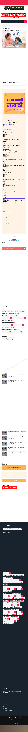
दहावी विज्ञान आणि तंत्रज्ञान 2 (18, 598)
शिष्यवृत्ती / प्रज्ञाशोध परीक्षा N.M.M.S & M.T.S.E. (8, 315)
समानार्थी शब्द (15, 329)
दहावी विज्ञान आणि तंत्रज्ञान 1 (7, 598)
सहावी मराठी (5, 614)
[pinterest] (20, 1)
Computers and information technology (12, 575)
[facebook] (11, 1)
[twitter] (9, 1)
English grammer (7, 577)
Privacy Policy (6, 704)
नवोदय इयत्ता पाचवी (19, 600)
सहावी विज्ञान (12, 614)
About (4, 701)
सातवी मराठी (6, 86)
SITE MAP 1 (5, 708)
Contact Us (5, 702)
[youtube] (18, 1)
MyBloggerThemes (14, 719)
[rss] (14, 1)
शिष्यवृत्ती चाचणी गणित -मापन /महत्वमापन (7, 327)
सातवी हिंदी (5, 618)
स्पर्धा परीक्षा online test (16, 331)
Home (4, 699)
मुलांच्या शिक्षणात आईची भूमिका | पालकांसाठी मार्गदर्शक (11, 30)
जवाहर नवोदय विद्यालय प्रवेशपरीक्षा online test (14, 311)
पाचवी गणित (5, 602)
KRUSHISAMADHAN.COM (14, 13)
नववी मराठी (11, 600)
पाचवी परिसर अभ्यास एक (14, 602)
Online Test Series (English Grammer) (11, 528)
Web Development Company (13, 717)
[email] (16, 1)
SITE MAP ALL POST (7, 710)
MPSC (3, 311)
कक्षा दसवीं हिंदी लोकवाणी (7, 591)
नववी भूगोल (5, 600)
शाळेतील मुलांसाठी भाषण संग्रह (12, 313)
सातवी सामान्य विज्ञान (13, 616)
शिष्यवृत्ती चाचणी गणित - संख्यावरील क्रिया (7, 322)
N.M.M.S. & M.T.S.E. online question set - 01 (12, 582)
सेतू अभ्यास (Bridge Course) (8, 621)
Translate (11, 339)
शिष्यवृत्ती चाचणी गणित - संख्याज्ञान (6, 320)
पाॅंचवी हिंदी (5, 607)
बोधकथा (11, 607)
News (5, 584)
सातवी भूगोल (18, 614)
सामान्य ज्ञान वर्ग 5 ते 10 (5, 331)
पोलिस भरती (3, 313)
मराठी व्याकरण (17, 607)
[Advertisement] (14, 64)
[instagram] (13, 1)
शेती (15, 609)
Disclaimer (5, 706)
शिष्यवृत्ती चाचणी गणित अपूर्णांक (6, 329)
